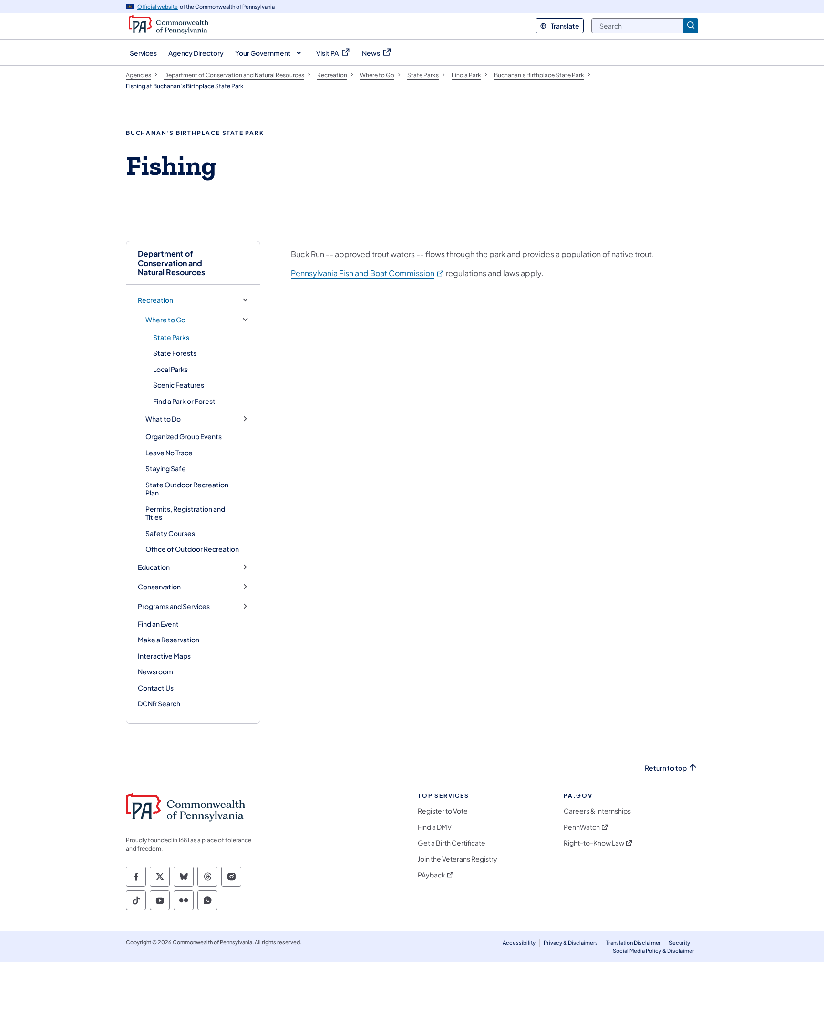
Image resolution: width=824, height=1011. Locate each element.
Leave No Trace (169, 452)
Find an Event (158, 623)
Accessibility (519, 942)
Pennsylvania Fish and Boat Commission (367, 273)
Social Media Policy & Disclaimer (653, 951)
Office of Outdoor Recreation (192, 549)
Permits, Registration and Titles (185, 513)
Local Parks (170, 369)
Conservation (159, 587)
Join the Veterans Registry (457, 859)
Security (679, 942)
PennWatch (582, 827)
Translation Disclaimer (633, 942)
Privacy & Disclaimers (571, 942)
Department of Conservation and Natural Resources (171, 263)
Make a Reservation (168, 639)
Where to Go (165, 320)
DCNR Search (159, 703)
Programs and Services (174, 606)
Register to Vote (443, 811)
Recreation (155, 300)
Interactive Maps (164, 655)
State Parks (171, 337)
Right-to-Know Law (594, 843)
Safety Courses (170, 533)
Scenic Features (178, 385)
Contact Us (156, 687)
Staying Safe (165, 468)
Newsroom (155, 671)
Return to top (666, 768)
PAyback (431, 875)
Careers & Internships (597, 811)
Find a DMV (435, 827)
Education (154, 567)
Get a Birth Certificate (451, 843)
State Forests (174, 353)
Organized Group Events (183, 436)
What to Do (163, 419)
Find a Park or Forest (184, 401)
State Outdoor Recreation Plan (186, 488)
